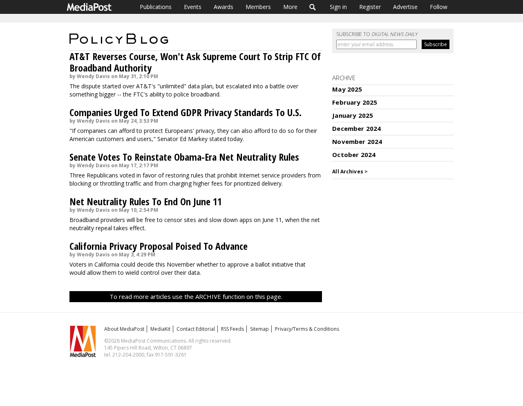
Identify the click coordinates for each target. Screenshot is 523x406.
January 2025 (352, 115)
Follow (438, 7)
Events (192, 7)
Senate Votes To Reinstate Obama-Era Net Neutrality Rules (184, 157)
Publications (156, 7)
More (290, 7)
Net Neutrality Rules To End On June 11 (145, 201)
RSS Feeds (232, 328)
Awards (223, 7)
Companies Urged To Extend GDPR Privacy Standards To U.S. (185, 112)
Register (370, 7)
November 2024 (357, 141)
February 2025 (354, 102)
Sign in (338, 7)
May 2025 (347, 89)
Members (258, 7)
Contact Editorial (196, 328)
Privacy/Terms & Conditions (307, 328)
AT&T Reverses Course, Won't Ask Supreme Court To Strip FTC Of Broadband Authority (195, 61)
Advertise (405, 7)
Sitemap (259, 328)
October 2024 (353, 154)
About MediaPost (124, 328)
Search (313, 7)
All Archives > (350, 171)
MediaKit (160, 328)
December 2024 (356, 128)
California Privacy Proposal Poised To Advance (158, 246)
